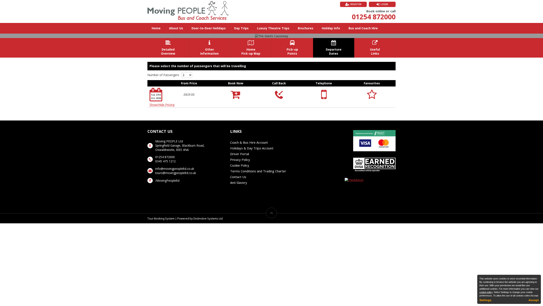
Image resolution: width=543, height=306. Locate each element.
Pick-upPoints (292, 47)
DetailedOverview (168, 47)
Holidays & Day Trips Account (251, 148)
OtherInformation (209, 47)
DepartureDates (333, 47)
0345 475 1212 (165, 161)
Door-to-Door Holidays (209, 28)
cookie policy (486, 292)
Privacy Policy (240, 159)
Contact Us (238, 177)
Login (384, 4)
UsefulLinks (375, 47)
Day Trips (241, 28)
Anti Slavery (238, 182)
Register (355, 4)
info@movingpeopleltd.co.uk (174, 169)
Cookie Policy (239, 165)
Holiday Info (331, 28)
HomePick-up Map (250, 47)
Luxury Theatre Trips (273, 28)
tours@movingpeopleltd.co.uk (175, 173)
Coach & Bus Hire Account (249, 142)
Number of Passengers (163, 75)
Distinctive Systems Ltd (208, 218)
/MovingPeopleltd (167, 180)
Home (156, 28)
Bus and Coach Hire (363, 28)
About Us (176, 28)
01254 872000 (374, 16)
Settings (485, 300)
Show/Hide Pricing (162, 105)
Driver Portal (239, 154)
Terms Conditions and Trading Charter (258, 171)
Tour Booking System (161, 218)
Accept (534, 300)
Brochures (305, 28)
